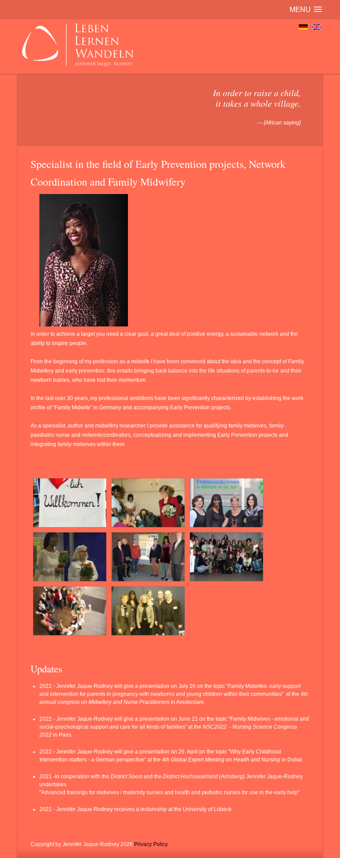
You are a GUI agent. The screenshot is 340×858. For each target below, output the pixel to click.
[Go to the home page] (76, 69)
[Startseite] (303, 27)
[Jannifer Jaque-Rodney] (83, 325)
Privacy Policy (151, 844)
